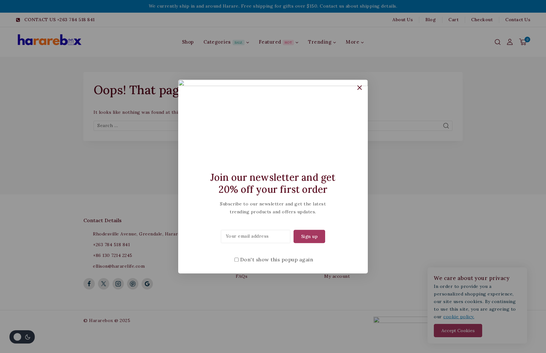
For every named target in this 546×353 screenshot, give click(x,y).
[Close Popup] (360, 88)
